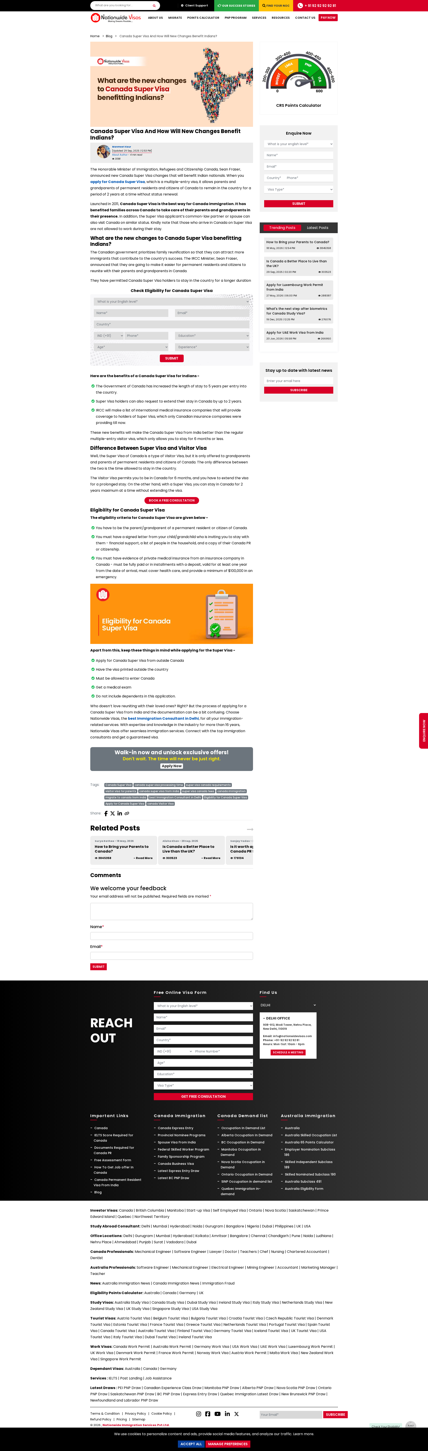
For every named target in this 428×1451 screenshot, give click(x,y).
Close (257, 134)
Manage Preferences (228, 1444)
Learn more (303, 1434)
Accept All (191, 1444)
